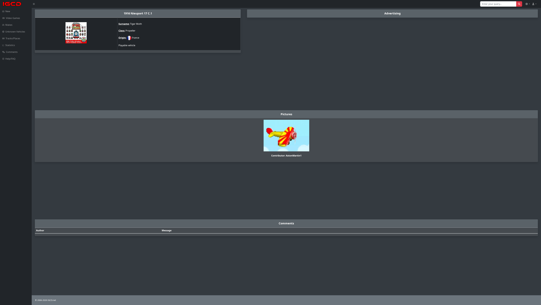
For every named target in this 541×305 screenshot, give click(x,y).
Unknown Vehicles (15, 31)
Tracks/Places (13, 38)
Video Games (13, 18)
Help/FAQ (10, 58)
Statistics (10, 45)
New (7, 11)
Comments (12, 52)
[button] (527, 4)
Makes (8, 24)
